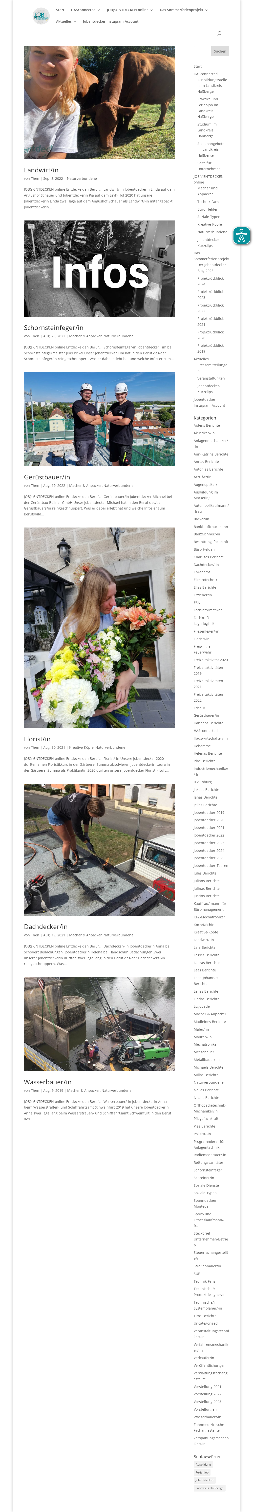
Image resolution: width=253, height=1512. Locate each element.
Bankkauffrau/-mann (211, 526)
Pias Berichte (204, 1126)
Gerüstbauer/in (47, 477)
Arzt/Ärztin (202, 476)
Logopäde (202, 1006)
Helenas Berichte (208, 753)
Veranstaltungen (211, 378)
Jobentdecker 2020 (209, 820)
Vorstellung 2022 (207, 1394)
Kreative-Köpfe (81, 747)
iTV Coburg (203, 782)
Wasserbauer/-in (207, 1417)
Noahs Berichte (206, 1097)
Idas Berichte (204, 761)
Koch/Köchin (204, 924)
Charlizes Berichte (209, 557)
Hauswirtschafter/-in (211, 738)
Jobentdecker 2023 (209, 842)
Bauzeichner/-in (207, 534)
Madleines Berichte (210, 1021)
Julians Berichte (207, 880)
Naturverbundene (82, 178)
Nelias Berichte (206, 1090)
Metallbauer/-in (207, 1059)
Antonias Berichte (208, 469)
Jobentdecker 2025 (209, 858)
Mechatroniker (206, 1044)
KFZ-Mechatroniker (209, 917)
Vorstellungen (205, 1409)
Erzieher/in (203, 595)
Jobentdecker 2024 (209, 850)
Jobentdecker (205, 1480)
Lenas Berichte (206, 991)
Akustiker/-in (204, 433)
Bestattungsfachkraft (211, 541)
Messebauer (204, 1052)
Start (60, 10)
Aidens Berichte (207, 425)
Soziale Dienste (206, 1185)
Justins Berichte (207, 895)
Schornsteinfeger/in (54, 327)
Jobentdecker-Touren (211, 865)
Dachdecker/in (46, 926)
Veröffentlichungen (210, 1365)
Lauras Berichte (207, 962)
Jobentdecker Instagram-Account (111, 22)
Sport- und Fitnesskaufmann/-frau (209, 1220)
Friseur (199, 708)
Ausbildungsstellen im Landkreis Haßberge (212, 85)
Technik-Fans (208, 201)
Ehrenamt (202, 572)
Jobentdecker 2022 (209, 835)
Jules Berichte (205, 873)
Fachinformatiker (208, 610)
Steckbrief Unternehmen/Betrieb (211, 1239)
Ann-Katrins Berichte (211, 454)
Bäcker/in (201, 519)
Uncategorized (206, 1323)
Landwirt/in (41, 169)
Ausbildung (203, 1464)
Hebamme (202, 746)
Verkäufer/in (204, 1357)
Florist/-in (202, 639)
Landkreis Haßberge (210, 1488)
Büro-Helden (207, 209)
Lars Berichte (204, 947)
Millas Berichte (206, 1075)
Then (35, 178)
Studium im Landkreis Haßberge (207, 130)
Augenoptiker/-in (208, 484)
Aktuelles (64, 22)
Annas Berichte (206, 461)
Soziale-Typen (208, 216)
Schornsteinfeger (208, 1170)
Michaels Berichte (208, 1067)
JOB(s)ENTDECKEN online (127, 10)
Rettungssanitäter (208, 1162)
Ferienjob (202, 1472)
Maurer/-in (203, 1037)
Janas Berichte (205, 797)
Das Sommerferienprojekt (181, 10)
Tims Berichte (205, 1315)
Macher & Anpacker (85, 336)
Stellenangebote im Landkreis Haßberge (210, 149)
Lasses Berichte (206, 955)
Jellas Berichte (205, 804)
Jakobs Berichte (206, 789)
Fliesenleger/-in (206, 631)
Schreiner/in (204, 1177)
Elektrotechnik (205, 579)
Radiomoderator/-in (210, 1154)
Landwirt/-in (204, 939)
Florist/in (37, 738)
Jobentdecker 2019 (209, 812)
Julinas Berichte (207, 888)
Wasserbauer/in (48, 1081)
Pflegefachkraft (206, 1118)
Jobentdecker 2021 (209, 827)
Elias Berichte (205, 587)
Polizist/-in (202, 1133)
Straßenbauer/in (207, 1266)
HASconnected (83, 10)
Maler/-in (201, 1029)
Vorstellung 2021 (207, 1386)
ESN (197, 602)
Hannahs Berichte (208, 723)
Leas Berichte (205, 970)
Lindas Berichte (206, 999)
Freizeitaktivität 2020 (211, 659)
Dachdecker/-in (206, 564)
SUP (197, 1273)
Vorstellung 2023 (207, 1401)
